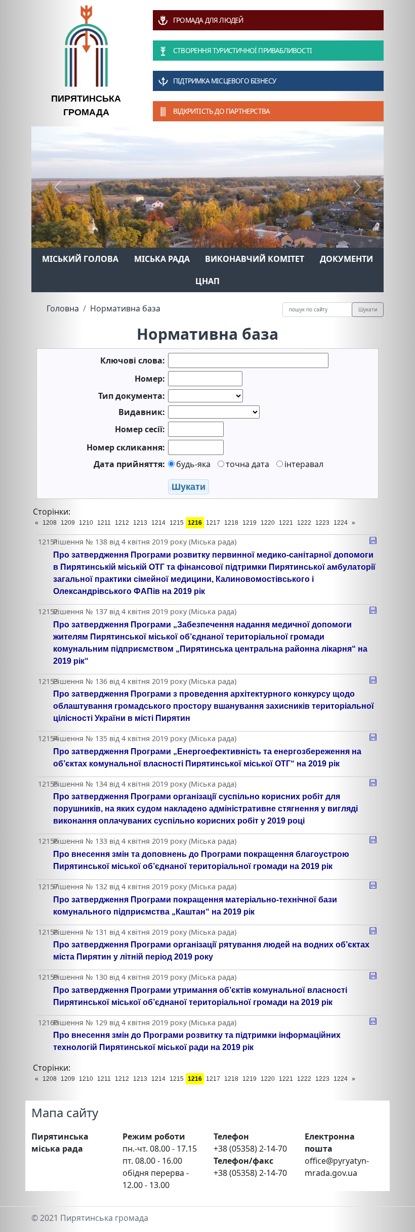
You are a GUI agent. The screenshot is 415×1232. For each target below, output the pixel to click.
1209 (68, 522)
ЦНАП (207, 281)
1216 (195, 522)
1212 (122, 522)
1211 (104, 522)
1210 (86, 522)
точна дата (247, 464)
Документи (346, 258)
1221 (286, 522)
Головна (63, 308)
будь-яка (193, 464)
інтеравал (303, 464)
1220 (268, 522)
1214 (158, 522)
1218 (231, 522)
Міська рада (162, 258)
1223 (322, 522)
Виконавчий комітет (254, 258)
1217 (213, 522)
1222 (304, 522)
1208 (50, 522)
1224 (341, 522)
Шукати (367, 309)
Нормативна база (125, 308)
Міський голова (80, 258)
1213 (140, 522)
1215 (177, 522)
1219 (249, 522)
